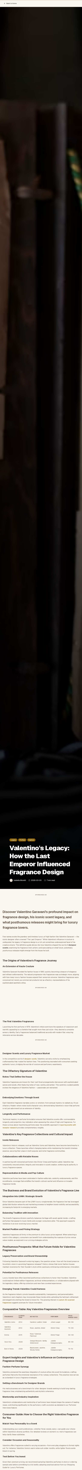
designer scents (30, 1059)
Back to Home (11, 3)
